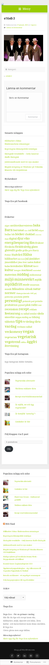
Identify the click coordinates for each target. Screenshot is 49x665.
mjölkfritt (13, 284)
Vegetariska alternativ (25, 381)
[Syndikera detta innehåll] (4, 523)
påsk (28, 305)
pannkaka (18, 297)
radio (34, 304)
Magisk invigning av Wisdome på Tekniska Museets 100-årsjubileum (23, 551)
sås (30, 317)
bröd (35, 230)
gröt (30, 250)
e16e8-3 (9, 76)
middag (23, 274)
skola (40, 313)
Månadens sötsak (22, 289)
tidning (36, 317)
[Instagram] (37, 655)
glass (34, 246)
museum (34, 284)
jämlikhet (34, 258)
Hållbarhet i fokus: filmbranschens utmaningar (21, 531)
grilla (25, 250)
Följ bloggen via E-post (16, 434)
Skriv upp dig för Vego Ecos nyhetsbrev (22, 190)
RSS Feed (10, 523)
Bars (26, 231)
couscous (38, 235)
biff (29, 230)
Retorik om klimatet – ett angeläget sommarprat (21, 575)
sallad (26, 313)
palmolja (9, 297)
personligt (13, 301)
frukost (39, 242)
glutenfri (10, 250)
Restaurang (12, 313)
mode (26, 284)
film (32, 242)
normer (10, 293)
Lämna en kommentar (14, 27)
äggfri (32, 342)
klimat (28, 266)
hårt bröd (21, 259)
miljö (9, 279)
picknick (27, 301)
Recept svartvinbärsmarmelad (28, 397)
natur (37, 289)
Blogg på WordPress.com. (24, 650)
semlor (33, 313)
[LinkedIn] (24, 655)
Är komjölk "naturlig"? (25, 414)
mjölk (38, 279)
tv (24, 321)
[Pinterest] (30, 655)
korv (35, 266)
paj (35, 293)
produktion (11, 305)
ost (31, 293)
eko (27, 238)
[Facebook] (12, 655)
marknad (26, 270)
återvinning (12, 345)
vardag (10, 326)
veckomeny (13, 332)
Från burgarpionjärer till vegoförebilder (18, 580)
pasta (26, 296)
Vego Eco (3, 4)
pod (32, 301)
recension (11, 309)
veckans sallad (24, 326)
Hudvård (16, 254)
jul (27, 258)
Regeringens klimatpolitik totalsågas (21, 149)
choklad (30, 234)
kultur (9, 270)
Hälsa (27, 254)
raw (40, 305)
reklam (33, 309)
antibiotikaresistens (21, 225)
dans (6, 239)
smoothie (10, 317)
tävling (30, 321)
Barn (9, 230)
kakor (37, 262)
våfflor (23, 342)
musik (8, 289)
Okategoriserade (23, 293)
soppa (18, 317)
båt (13, 234)
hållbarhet (11, 258)
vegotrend (12, 342)
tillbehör (10, 321)
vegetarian (11, 337)
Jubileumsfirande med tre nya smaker (22, 162)
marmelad (37, 270)
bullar (8, 234)
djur (20, 238)
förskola (10, 246)
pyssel (21, 305)
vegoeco (33, 25)
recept (24, 309)
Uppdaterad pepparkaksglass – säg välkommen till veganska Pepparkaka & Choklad (22, 569)
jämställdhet (11, 262)
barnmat (18, 230)
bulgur (41, 231)
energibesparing (17, 243)
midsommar (35, 275)
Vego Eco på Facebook (16, 201)
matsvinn (10, 274)
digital (13, 238)
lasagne (17, 270)
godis (19, 250)
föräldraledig (23, 246)
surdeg (25, 317)
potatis (38, 301)
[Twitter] (18, 655)
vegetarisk (27, 337)
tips (19, 321)
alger (7, 226)
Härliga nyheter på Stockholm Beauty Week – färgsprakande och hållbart (20, 558)
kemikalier (16, 266)
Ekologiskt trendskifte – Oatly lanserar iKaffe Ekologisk (24, 541)
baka (36, 225)
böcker (19, 234)
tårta (38, 321)
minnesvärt (24, 279)
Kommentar (33, 117)
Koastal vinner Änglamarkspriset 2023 (18, 564)
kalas (7, 266)
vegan (28, 331)
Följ (8, 449)
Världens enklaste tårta (25, 389)
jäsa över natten (26, 262)
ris (22, 314)
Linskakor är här (22, 422)
